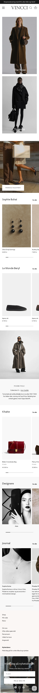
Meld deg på (19, 681)
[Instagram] (19, 687)
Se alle (34, 200)
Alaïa (16, 526)
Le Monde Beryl (11, 268)
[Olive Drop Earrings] (16, 225)
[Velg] (35, 659)
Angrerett (5, 640)
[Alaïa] (16, 506)
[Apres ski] (16, 294)
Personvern (6, 634)
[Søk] (30, 8)
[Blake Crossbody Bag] (16, 438)
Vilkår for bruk (7, 637)
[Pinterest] (23, 687)
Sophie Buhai (9, 199)
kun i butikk (25, 390)
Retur (4, 621)
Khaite (6, 412)
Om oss (4, 628)
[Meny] (3, 7)
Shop (4, 615)
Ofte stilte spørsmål (8, 631)
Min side (5, 618)
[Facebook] (15, 687)
